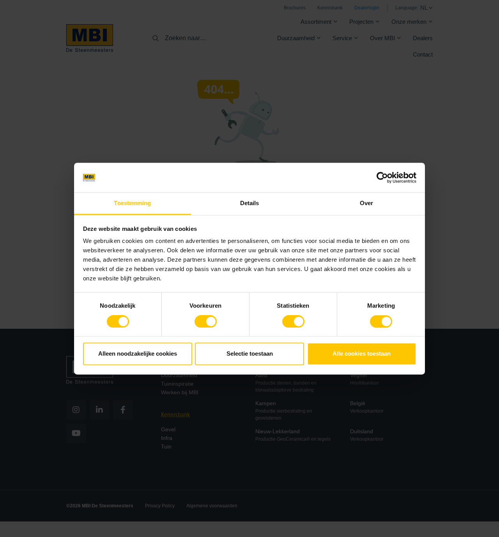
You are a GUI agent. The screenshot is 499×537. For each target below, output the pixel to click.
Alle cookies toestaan (362, 354)
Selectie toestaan (249, 354)
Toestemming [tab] (132, 203)
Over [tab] (366, 203)
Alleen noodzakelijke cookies (137, 354)
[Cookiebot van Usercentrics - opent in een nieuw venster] (382, 177)
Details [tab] (249, 203)
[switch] (206, 323)
